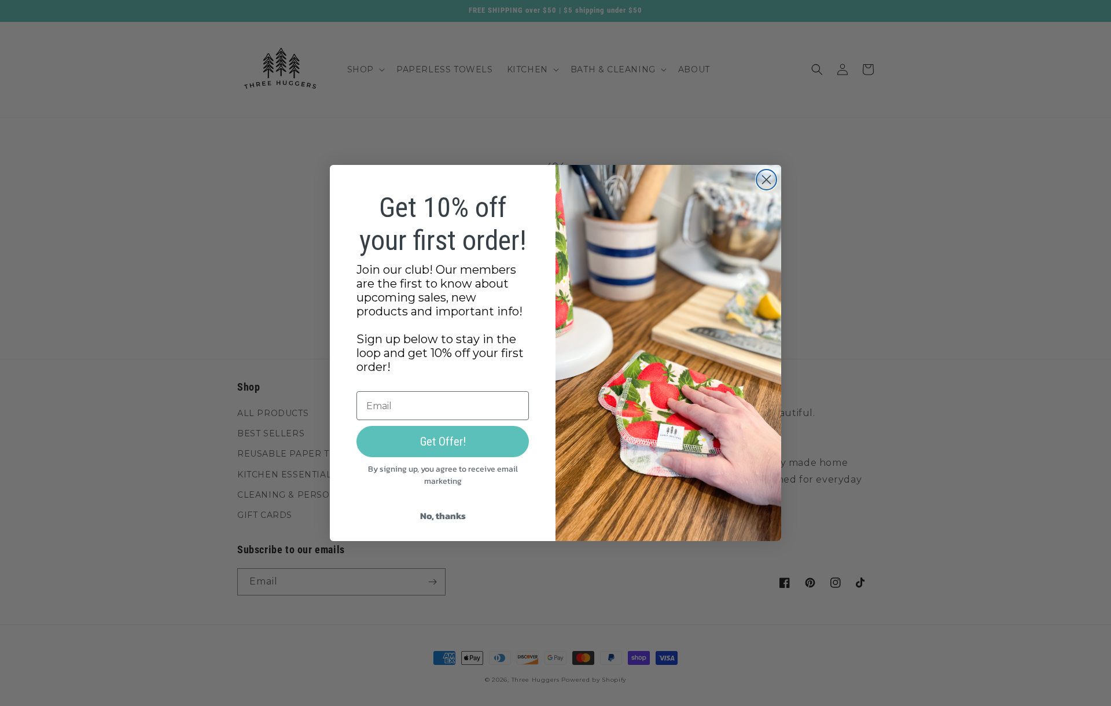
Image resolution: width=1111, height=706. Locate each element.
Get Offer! (443, 441)
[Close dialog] (766, 180)
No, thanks (443, 516)
